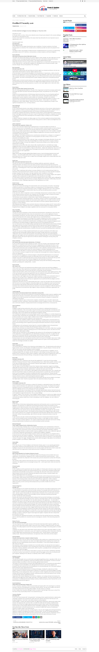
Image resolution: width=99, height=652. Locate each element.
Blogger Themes (32, 649)
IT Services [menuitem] (55, 16)
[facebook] (80, 1)
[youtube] (81, 31)
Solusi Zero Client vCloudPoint (76, 88)
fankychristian (16, 26)
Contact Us (51, 1)
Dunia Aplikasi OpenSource (75, 38)
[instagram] (85, 1)
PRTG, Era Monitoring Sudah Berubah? (52, 640)
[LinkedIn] (68, 25)
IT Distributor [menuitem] (40, 16)
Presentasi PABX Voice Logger (76, 94)
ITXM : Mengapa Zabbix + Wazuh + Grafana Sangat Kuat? (36, 640)
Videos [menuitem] (61, 16)
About (80, 649)
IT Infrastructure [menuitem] (21, 16)
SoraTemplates (20, 649)
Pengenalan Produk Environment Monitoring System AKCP (76, 100)
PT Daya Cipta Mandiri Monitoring (35, 1)
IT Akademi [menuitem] (48, 16)
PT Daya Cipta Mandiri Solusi (21, 1)
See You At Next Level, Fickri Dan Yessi (20, 640)
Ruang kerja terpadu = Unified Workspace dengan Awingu (76, 51)
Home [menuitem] (13, 16)
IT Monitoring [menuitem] (31, 16)
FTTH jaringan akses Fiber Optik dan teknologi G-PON (77, 45)
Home (13, 1)
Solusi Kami (45, 1)
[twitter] (82, 1)
